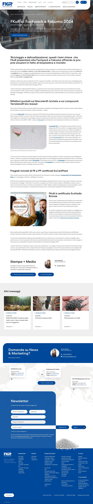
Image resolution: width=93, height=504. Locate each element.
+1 (16, 373)
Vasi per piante (64, 472)
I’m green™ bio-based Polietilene (23, 468)
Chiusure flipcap (65, 461)
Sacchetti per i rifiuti (66, 468)
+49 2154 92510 (55, 373)
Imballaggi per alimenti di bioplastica (67, 465)
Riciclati (30, 7)
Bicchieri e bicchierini (66, 456)
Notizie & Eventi (32, 2)
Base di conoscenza (69, 7)
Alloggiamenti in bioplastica (51, 464)
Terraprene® (21, 472)
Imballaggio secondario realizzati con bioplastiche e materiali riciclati (51, 477)
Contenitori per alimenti (67, 485)
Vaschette (47, 474)
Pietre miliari (81, 466)
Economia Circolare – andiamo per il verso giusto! (83, 463)
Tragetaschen (48, 484)
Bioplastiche (21, 7)
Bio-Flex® (20, 456)
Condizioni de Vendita (59, 495)
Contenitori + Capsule (50, 459)
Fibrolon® (20, 463)
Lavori (44, 2)
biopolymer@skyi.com (81, 384)
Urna (46, 485)
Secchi (62, 463)
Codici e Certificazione (83, 468)
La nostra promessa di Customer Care (83, 480)
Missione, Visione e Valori (82, 458)
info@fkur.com (53, 375)
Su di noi (80, 453)
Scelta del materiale (82, 483)
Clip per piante (64, 471)
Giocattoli (63, 476)
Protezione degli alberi (50, 456)
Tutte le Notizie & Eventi (82, 471)
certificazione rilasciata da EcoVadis (69, 218)
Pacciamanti (47, 468)
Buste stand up (48, 481)
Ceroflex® (20, 459)
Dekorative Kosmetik (66, 458)
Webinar (25, 2)
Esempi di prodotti (40, 7)
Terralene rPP (35, 459)
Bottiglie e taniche (49, 461)
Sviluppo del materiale (83, 485)
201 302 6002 (20, 373)
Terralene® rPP (57, 137)
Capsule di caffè (48, 463)
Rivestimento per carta (50, 471)
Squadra (80, 456)
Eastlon (20, 461)
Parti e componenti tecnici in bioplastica (68, 481)
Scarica (39, 2)
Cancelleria (64, 474)
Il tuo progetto (82, 477)
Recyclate (34, 458)
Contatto (19, 2)
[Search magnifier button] (77, 2)
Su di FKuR (50, 2)
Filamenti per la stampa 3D (67, 459)
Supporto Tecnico (82, 486)
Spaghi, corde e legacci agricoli (52, 472)
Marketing (80, 488)
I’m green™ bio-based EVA (23, 465)
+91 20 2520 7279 (82, 383)
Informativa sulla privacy (23, 436)
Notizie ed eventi (19, 14)
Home (12, 14)
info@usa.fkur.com (19, 374)
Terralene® (21, 471)
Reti (45, 469)
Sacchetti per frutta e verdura (68, 469)
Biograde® (20, 458)
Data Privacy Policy (47, 495)
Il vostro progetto (54, 7)
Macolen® (41, 120)
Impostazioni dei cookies (83, 495)
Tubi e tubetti (64, 484)
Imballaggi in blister (49, 458)
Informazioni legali (71, 495)
